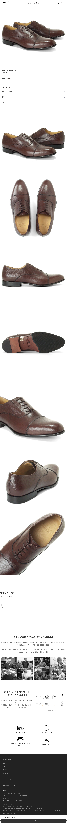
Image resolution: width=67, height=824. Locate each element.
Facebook (6, 785)
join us (5, 773)
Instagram (13, 785)
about (5, 766)
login (5, 770)
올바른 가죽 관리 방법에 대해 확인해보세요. (13, 780)
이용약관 (51, 810)
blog (5, 763)
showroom (7, 760)
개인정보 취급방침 (58, 810)
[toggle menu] (4, 2)
